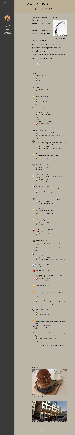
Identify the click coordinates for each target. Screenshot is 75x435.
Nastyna (37, 198)
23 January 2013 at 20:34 (44, 186)
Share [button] (33, 397)
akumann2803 (38, 253)
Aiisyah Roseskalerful (39, 229)
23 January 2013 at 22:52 (45, 212)
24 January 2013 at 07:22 (44, 264)
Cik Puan (37, 164)
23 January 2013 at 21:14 (43, 208)
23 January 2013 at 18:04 (43, 164)
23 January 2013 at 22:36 (45, 133)
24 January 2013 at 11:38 (44, 270)
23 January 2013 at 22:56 (45, 222)
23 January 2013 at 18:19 (46, 174)
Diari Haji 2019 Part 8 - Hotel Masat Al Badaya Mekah (49, 422)
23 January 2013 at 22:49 (45, 191)
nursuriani (37, 285)
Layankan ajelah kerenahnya (54, 44)
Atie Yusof (41, 20)
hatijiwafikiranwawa (61, 38)
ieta (36, 119)
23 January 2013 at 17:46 (43, 153)
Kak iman (37, 153)
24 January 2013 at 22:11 (45, 309)
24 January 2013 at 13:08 (44, 285)
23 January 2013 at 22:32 (45, 112)
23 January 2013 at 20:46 (43, 198)
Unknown (37, 96)
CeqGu (37, 240)
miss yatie (37, 208)
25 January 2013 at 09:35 (46, 325)
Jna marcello (38, 270)
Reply (37, 83)
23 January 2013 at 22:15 (48, 229)
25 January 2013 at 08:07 (46, 319)
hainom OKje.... (38, 4)
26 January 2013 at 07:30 (45, 336)
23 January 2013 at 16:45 (43, 96)
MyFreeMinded (38, 325)
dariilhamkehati (38, 319)
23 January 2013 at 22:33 (45, 123)
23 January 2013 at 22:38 (45, 146)
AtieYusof (37, 140)
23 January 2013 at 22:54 (45, 246)
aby (36, 130)
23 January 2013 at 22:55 (45, 233)
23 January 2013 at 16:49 (41, 119)
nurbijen (37, 331)
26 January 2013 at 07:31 (45, 312)
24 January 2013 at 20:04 (44, 290)
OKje (39, 78)
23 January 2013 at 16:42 (42, 85)
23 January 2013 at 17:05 (43, 140)
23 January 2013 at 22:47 (45, 179)
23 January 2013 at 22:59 (45, 257)
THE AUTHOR (38, 309)
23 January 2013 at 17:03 (41, 130)
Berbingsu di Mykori (38, 396)
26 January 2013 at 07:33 (45, 278)
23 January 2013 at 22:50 (45, 201)
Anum (37, 85)
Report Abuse (5, 46)
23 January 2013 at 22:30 (45, 78)
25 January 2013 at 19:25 (43, 331)
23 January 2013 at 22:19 (42, 240)
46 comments (37, 423)
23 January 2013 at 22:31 (45, 89)
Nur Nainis (37, 219)
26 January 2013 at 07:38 (45, 300)
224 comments (37, 397)
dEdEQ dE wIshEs (39, 174)
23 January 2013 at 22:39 (45, 157)
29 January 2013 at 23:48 (44, 343)
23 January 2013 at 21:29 (44, 219)
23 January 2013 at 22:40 (45, 167)
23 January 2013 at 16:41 (44, 75)
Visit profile (7, 35)
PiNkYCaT (37, 186)
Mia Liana (37, 264)
